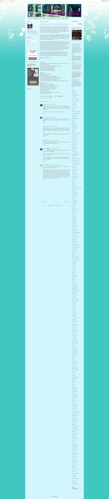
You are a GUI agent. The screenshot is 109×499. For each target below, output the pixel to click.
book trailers (74, 138)
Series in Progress (65, 18)
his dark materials (75, 257)
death (73, 183)
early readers (74, 196)
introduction (74, 276)
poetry (73, 379)
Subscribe (32, 58)
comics (73, 172)
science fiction (74, 420)
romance (73, 408)
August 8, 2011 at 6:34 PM (53, 126)
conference (74, 174)
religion (73, 400)
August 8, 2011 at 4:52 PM (51, 117)
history (73, 261)
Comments (31, 42)
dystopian (73, 194)
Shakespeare (74, 427)
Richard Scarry (74, 404)
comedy (73, 171)
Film (59, 18)
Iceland (73, 270)
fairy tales (73, 212)
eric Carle (73, 203)
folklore (73, 227)
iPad (72, 277)
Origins (73, 54)
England (73, 201)
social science (74, 433)
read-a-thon (74, 395)
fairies (73, 210)
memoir (73, 328)
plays (73, 373)
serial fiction (74, 426)
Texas (73, 455)
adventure (73, 91)
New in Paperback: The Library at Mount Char (76, 47)
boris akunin (74, 144)
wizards (73, 476)
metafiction (74, 332)
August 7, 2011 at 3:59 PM (51, 104)
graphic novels (74, 245)
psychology (74, 388)
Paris (73, 364)
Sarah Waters (74, 415)
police (73, 380)
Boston (73, 145)
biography (73, 127)
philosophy (74, 366)
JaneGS (44, 104)
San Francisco (74, 413)
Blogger (56, 496)
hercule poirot (74, 256)
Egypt (73, 198)
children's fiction (75, 163)
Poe (72, 375)
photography (74, 368)
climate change (74, 169)
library (73, 306)
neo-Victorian (74, 348)
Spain (73, 435)
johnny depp (74, 288)
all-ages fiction (74, 98)
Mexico (73, 333)
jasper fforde (74, 286)
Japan (73, 285)
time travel (74, 460)
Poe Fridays (74, 377)
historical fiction (75, 259)
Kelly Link (73, 294)
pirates (73, 371)
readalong (73, 397)
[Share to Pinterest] (62, 96)
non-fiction (74, 353)
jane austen (74, 283)
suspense (73, 447)
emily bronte (74, 200)
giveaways (74, 241)
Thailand (73, 456)
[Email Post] (55, 96)
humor (73, 268)
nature (73, 344)
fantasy (73, 218)
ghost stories (74, 236)
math (73, 323)
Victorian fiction (75, 469)
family (73, 214)
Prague (73, 386)
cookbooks (74, 178)
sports (73, 440)
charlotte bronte (75, 162)
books (73, 140)
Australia (73, 116)
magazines (74, 314)
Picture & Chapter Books (51, 18)
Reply (44, 113)
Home (30, 18)
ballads (73, 122)
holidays (73, 263)
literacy (73, 310)
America (73, 102)
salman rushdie (74, 411)
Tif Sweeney (45, 164)
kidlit (73, 297)
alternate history (75, 100)
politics (73, 382)
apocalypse (74, 106)
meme (73, 326)
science (73, 418)
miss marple (74, 335)
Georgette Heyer (75, 232)
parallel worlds (74, 362)
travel (73, 464)
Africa (73, 93)
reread (73, 402)
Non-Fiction (43, 18)
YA (72, 480)
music (73, 337)
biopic (73, 129)
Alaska (73, 97)
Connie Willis (74, 176)
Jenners (44, 117)
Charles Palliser (75, 160)
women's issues (75, 478)
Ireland (73, 279)
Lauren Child (74, 301)
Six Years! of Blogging (76, 71)
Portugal (73, 384)
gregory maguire (75, 247)
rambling (73, 391)
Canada (73, 149)
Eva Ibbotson (74, 209)
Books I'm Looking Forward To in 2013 (75, 80)
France (73, 229)
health (73, 254)
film (72, 223)
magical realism (75, 317)
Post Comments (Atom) (57, 205)
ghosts (73, 238)
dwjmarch (73, 192)
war (72, 471)
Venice (73, 467)
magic (73, 315)
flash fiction (74, 225)
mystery (73, 339)
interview (73, 274)
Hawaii (73, 252)
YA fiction (73, 482)
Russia (73, 409)
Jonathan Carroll (75, 290)
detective (73, 185)
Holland (73, 265)
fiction (73, 221)
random (73, 393)
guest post (74, 248)
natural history (74, 342)
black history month (75, 133)
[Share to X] (60, 96)
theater (73, 458)
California (73, 147)
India (73, 272)
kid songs (73, 295)
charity (73, 156)
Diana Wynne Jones (75, 187)
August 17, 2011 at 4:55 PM (53, 140)
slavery (73, 431)
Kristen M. (45, 148)
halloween (73, 250)
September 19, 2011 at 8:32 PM (54, 164)
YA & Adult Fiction (36, 18)
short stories (74, 429)
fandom (73, 216)
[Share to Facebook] (61, 96)
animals (73, 104)
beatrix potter (74, 125)
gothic (73, 243)
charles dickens (75, 158)
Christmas (74, 165)
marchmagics (74, 321)
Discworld (73, 189)
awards (73, 120)
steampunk (74, 444)
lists (72, 308)
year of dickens (74, 484)
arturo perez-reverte (75, 113)
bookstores (74, 142)
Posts (30, 40)
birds (73, 131)
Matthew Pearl (74, 324)
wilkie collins (74, 473)
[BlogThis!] (58, 96)
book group (74, 136)
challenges (74, 153)
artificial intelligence (75, 111)
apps (73, 107)
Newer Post (43, 201)
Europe (73, 207)
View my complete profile (32, 33)
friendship (73, 230)
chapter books (74, 154)
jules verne (74, 292)
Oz (72, 359)
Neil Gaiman (74, 346)
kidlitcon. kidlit (74, 299)
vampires (73, 465)
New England (74, 350)
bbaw (73, 124)
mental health (74, 330)
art (72, 109)
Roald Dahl (74, 406)
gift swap (73, 239)
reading (73, 399)
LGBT (73, 303)
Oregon (73, 357)
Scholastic (74, 417)
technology (74, 449)
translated (73, 462)
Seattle (73, 424)
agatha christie (74, 95)
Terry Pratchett (74, 453)
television (73, 451)
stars (73, 442)
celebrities (74, 151)
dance (73, 180)
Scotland (73, 422)
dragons (73, 191)
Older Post (67, 201)
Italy (72, 281)
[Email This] (57, 96)
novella (73, 355)
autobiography (74, 118)
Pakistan (73, 361)
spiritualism (74, 438)
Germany (73, 234)
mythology (74, 341)
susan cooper (74, 446)
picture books (74, 370)
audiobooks (74, 115)
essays (73, 205)
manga (73, 319)
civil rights (74, 167)
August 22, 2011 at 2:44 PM (54, 148)
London (73, 312)
